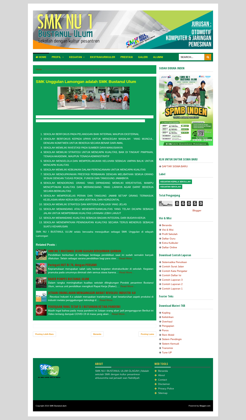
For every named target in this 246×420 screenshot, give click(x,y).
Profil (56, 57)
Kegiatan (75, 57)
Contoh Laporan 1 (172, 288)
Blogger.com (205, 406)
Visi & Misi (167, 229)
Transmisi (167, 348)
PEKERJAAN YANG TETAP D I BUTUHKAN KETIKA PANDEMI (84, 306)
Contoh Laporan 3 (172, 279)
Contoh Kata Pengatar (174, 270)
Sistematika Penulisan (174, 262)
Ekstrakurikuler (102, 57)
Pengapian (168, 325)
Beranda (97, 334)
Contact (162, 379)
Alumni (158, 57)
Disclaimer (164, 384)
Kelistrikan (168, 317)
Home (42, 57)
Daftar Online (169, 247)
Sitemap (162, 393)
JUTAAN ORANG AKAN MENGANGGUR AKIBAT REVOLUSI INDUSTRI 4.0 (91, 293)
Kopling (166, 312)
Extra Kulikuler (170, 242)
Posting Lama (147, 334)
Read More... (126, 258)
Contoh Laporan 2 (172, 284)
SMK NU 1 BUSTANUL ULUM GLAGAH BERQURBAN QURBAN (84, 251)
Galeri (143, 57)
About (161, 375)
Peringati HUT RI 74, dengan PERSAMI (72, 265)
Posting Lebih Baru (44, 334)
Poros (165, 330)
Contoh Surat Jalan (173, 266)
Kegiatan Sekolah (170, 187)
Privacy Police (166, 388)
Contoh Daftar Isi (171, 275)
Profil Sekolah (170, 234)
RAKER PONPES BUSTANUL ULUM (68, 279)
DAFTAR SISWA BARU (175, 166)
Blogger (197, 210)
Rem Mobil (168, 334)
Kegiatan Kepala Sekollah (175, 182)
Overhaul (167, 321)
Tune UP (167, 352)
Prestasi (126, 57)
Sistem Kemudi (170, 343)
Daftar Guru (168, 238)
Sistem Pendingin (172, 339)
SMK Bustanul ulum (58, 406)
